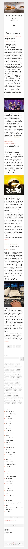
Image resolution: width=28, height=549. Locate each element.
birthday (7, 369)
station (19, 400)
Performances (8, 141)
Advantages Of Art (10, 411)
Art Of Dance (8, 428)
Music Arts (8, 473)
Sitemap (6, 533)
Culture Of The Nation (10, 447)
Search (5, 355)
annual (12, 364)
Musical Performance (13, 146)
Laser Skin (8, 466)
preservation (13, 398)
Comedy (7, 244)
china (7, 372)
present (7, 398)
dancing (12, 377)
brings (12, 369)
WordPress (20, 544)
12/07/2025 (12, 249)
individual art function (10, 461)
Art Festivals (8, 423)
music (20, 390)
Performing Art (9, 481)
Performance (9, 39)
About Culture (9, 409)
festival (17, 382)
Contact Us (6, 529)
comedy (7, 374)
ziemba (19, 403)
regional (7, 400)
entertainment (15, 380)
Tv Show (8, 493)
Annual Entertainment (10, 413)
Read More (16, 136)
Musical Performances (11, 476)
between (19, 366)
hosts (7, 387)
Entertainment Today (10, 454)
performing (16, 395)
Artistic (7, 435)
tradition (13, 403)
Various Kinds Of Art (10, 495)
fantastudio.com (14, 17)
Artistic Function (9, 437)
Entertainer (8, 449)
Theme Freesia (9, 544)
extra (12, 382)
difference (19, 377)
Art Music (8, 425)
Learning (8, 469)
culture (18, 374)
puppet (20, 398)
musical (7, 143)
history (19, 385)
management (8, 390)
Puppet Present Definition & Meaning (14, 502)
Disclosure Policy (8, 532)
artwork (7, 366)
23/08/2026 (12, 41)
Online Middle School (8, 520)
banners (12, 366)
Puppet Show (8, 36)
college (17, 372)
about (7, 364)
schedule (13, 400)
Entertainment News (10, 452)
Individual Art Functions (11, 464)
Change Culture (9, 440)
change (18, 369)
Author (7, 41)
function (13, 385)
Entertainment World (10, 457)
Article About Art (9, 433)
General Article (9, 459)
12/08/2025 (12, 148)
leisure (19, 387)
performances (8, 395)
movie (15, 390)
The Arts (8, 511)
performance (17, 36)
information (13, 387)
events (7, 382)
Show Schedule (9, 490)
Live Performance (11, 246)
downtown (8, 380)
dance (7, 377)
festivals (7, 385)
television (7, 403)
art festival (8, 421)
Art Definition (9, 418)
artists (17, 364)
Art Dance (8, 416)
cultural (12, 374)
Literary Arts (8, 471)
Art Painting (8, 430)
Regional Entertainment (11, 485)
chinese (12, 372)
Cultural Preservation (10, 445)
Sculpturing (8, 488)
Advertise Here (7, 530)
